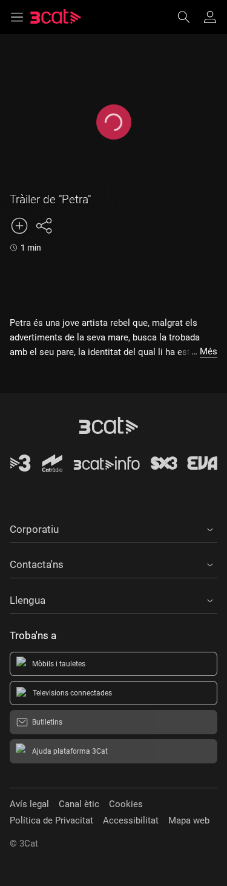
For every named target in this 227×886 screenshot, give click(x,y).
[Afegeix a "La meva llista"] (19, 225)
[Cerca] (189, 17)
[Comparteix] (43, 225)
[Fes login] (210, 17)
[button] (113, 527)
